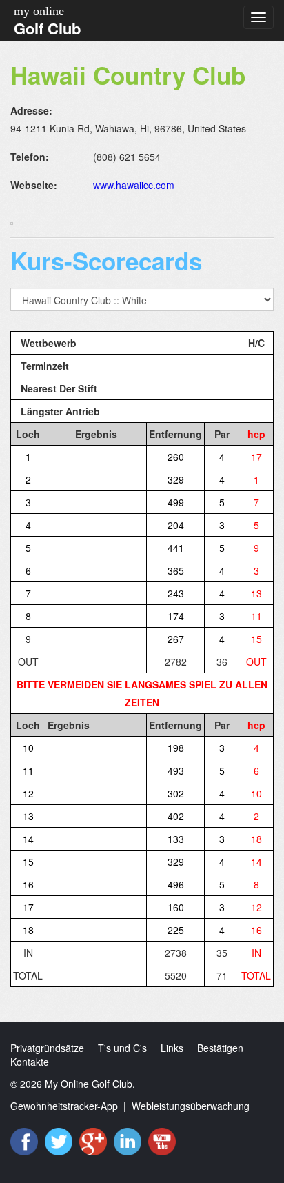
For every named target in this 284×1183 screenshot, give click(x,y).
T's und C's (122, 1048)
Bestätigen (220, 1048)
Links (172, 1048)
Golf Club (47, 28)
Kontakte (29, 1061)
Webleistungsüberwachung (191, 1106)
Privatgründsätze (47, 1048)
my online (39, 11)
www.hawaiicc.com (133, 185)
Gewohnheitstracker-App (64, 1106)
